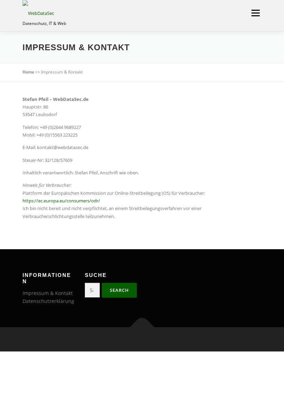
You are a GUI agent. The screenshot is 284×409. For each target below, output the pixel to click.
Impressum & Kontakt (48, 293)
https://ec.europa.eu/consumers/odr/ (61, 201)
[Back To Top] (142, 327)
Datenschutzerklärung (48, 301)
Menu (255, 13)
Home (28, 72)
